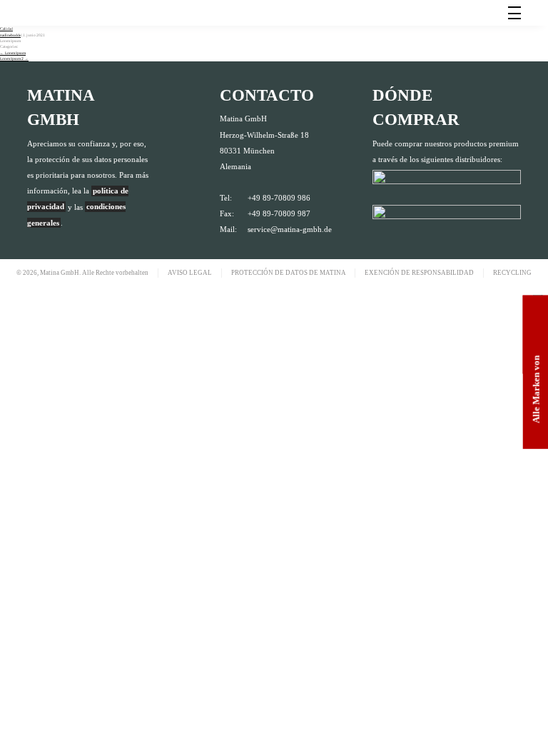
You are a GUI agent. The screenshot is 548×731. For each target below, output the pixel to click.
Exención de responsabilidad (419, 272)
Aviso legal (190, 272)
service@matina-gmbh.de (290, 229)
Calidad (6, 28)
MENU (514, 12)
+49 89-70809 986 (279, 197)
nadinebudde (10, 35)
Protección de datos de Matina (288, 272)
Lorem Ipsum (13, 53)
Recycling (512, 272)
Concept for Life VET (72, 22)
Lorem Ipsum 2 (14, 58)
